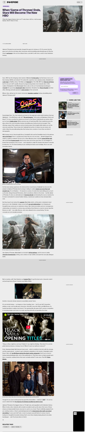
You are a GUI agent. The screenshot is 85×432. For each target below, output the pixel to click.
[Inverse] (12, 2)
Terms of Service (64, 90)
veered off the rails (47, 138)
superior (22, 202)
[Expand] (75, 412)
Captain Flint (27, 279)
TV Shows (5, 426)
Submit (74, 93)
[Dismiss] (83, 412)
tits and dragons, (28, 117)
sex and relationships (34, 204)
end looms (9, 53)
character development (8, 254)
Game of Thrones (15, 426)
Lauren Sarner (8, 43)
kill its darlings (33, 252)
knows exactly (15, 140)
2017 (44, 400)
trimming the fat (28, 195)
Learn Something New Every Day (66, 79)
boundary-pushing (33, 93)
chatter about (13, 121)
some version (25, 90)
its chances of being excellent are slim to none (29, 402)
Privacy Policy (71, 90)
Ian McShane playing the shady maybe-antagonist (26, 353)
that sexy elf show (49, 82)
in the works (35, 78)
